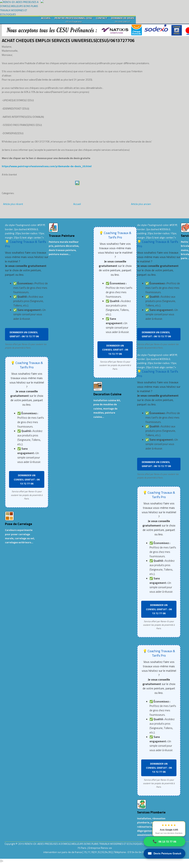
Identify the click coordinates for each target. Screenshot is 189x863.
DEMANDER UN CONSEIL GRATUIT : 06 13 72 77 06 (24, 334)
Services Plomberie (151, 812)
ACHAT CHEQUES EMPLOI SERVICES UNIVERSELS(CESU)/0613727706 (68, 40)
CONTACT (101, 18)
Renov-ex (106, 848)
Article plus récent (13, 204)
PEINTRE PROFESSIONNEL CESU (73, 19)
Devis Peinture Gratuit (164, 853)
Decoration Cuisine (107, 394)
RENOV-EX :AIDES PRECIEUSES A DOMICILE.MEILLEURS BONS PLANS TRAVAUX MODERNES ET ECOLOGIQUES (84, 844)
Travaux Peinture (62, 235)
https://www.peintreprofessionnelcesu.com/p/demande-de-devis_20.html (47, 166)
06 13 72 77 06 (164, 841)
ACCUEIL (46, 18)
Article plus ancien (141, 204)
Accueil (77, 204)
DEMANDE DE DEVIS (122, 19)
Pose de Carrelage (18, 523)
